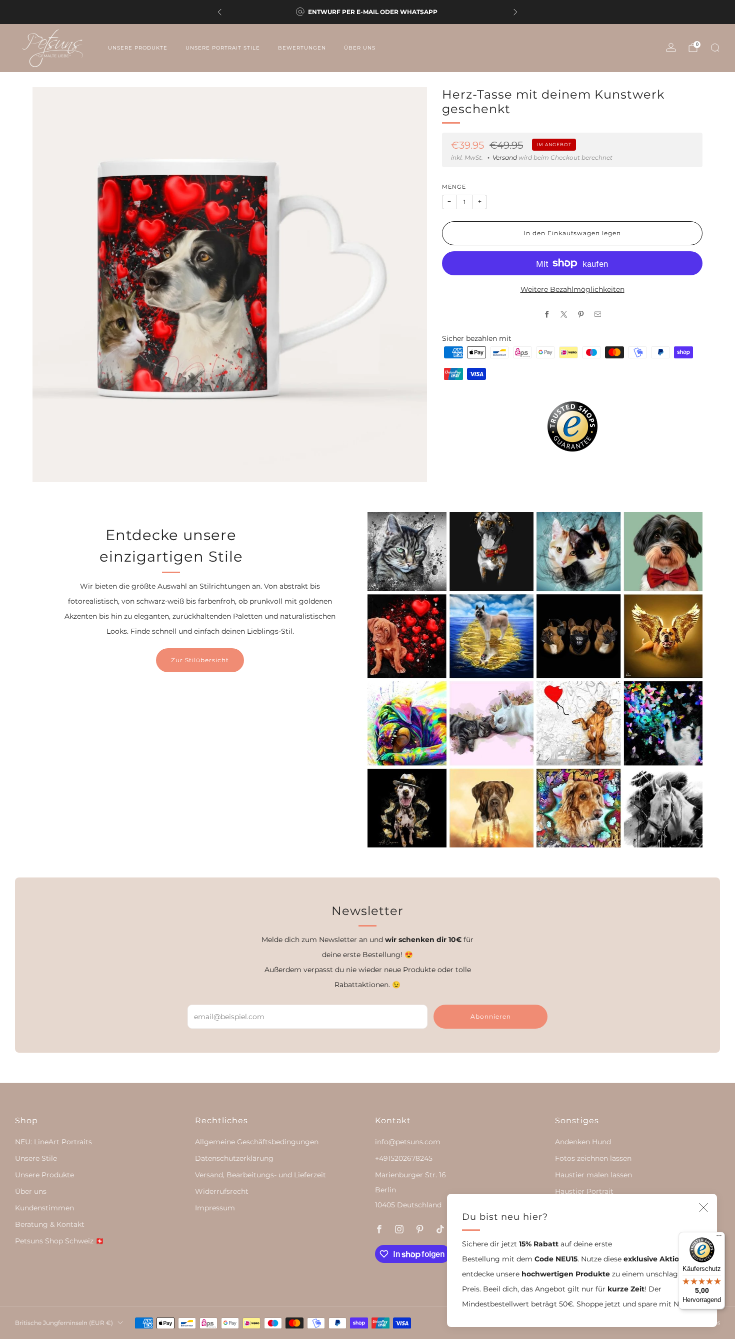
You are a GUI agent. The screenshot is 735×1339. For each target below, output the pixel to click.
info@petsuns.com (407, 1142)
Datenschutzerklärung (234, 1158)
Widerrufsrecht (221, 1191)
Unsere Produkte (138, 48)
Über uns (360, 48)
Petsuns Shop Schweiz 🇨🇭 (59, 1241)
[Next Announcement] (515, 12)
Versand (504, 157)
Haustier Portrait (584, 1191)
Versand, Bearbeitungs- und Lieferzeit (260, 1175)
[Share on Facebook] (547, 314)
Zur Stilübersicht (200, 660)
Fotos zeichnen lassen (593, 1158)
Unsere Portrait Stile (223, 48)
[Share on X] (563, 314)
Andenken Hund (583, 1142)
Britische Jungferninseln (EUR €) (64, 1322)
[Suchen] (715, 48)
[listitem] (367, 12)
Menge (454, 187)
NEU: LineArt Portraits (53, 1142)
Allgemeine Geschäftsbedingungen (256, 1142)
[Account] (671, 48)
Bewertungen (302, 48)
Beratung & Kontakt (49, 1224)
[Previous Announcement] (219, 12)
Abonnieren (490, 1016)
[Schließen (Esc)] (703, 1207)
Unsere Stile (36, 1158)
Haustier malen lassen (593, 1175)
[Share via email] (597, 314)
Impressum (215, 1208)
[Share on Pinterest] (581, 314)
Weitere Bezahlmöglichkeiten (572, 289)
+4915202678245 (403, 1158)
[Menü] (719, 1238)
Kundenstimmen (44, 1208)
